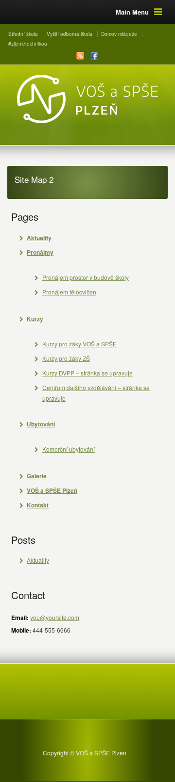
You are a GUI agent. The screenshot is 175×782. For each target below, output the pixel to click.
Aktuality (38, 560)
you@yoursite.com (54, 617)
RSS (80, 56)
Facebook (94, 56)
